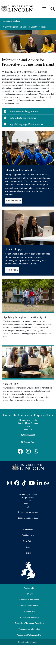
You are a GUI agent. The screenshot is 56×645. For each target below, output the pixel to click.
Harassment (29, 611)
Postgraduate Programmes (22, 118)
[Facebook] (20, 451)
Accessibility (29, 588)
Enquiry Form (29, 442)
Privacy (29, 594)
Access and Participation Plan (29, 635)
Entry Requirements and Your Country (21, 27)
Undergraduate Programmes (23, 111)
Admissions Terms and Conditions (29, 623)
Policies (28, 553)
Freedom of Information (29, 600)
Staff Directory (28, 535)
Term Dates (28, 541)
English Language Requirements (26, 124)
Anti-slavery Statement (29, 617)
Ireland (43, 27)
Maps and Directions (29, 518)
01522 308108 (29, 435)
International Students (11, 21)
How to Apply (12, 270)
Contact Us (28, 529)
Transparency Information (29, 629)
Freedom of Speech (29, 606)
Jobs (28, 547)
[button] (44, 9)
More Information (13, 201)
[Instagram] (28, 451)
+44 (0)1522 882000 (29, 512)
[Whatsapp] (36, 451)
